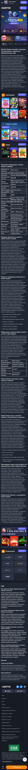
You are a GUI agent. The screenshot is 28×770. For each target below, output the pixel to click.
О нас (14, 695)
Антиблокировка (14, 722)
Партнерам (14, 740)
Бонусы (14, 704)
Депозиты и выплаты (14, 716)
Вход (24, 8)
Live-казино (19, 44)
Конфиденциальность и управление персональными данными (14, 737)
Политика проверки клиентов (14, 734)
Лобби (5, 44)
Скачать (23, 2)
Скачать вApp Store (9, 691)
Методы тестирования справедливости (14, 728)
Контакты (14, 698)
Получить (14, 23)
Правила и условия (14, 719)
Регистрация (17, 767)
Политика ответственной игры (14, 710)
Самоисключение (14, 707)
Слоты (12, 44)
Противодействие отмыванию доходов (14, 731)
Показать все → (22, 94)
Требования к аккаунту (14, 713)
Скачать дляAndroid (21, 691)
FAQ (14, 701)
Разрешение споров (14, 725)
